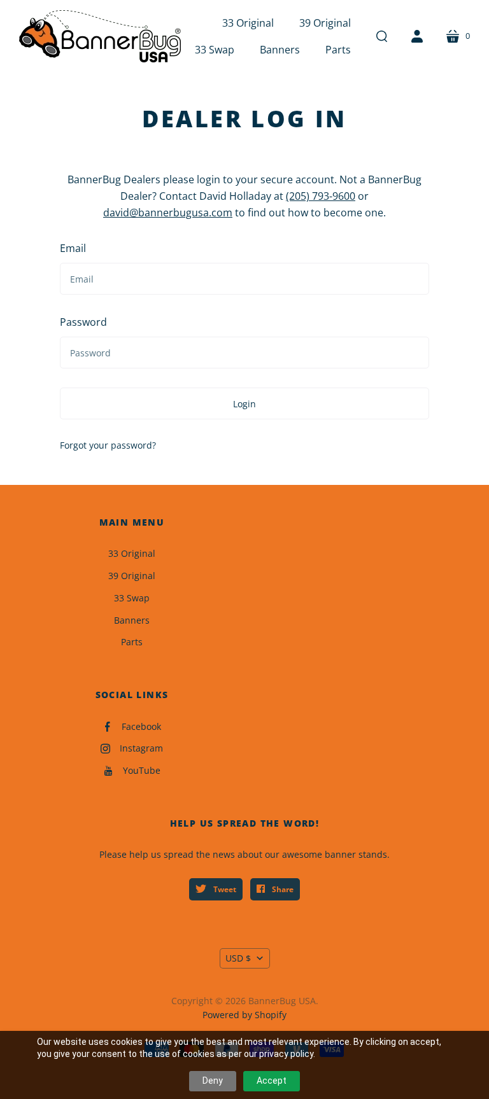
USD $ (238, 958)
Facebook (141, 726)
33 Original (131, 553)
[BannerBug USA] (100, 36)
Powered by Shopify (244, 1015)
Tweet (223, 889)
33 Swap (132, 598)
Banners (132, 620)
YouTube (141, 770)
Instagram (141, 748)
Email (73, 248)
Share (282, 889)
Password (83, 322)
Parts (132, 642)
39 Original (131, 576)
